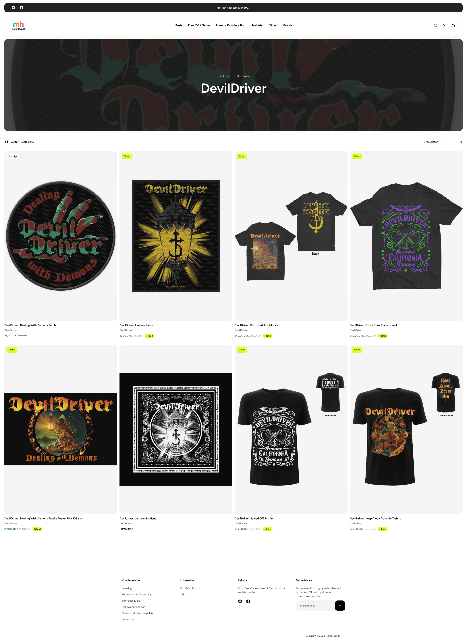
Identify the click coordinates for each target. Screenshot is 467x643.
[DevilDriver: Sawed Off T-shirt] (291, 429)
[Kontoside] (444, 25)
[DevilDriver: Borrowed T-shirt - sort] (291, 236)
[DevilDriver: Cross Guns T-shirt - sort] (406, 236)
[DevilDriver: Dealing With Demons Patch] (60, 236)
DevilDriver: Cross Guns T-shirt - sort (373, 325)
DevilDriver (243, 76)
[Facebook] (21, 8)
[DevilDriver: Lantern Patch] (175, 236)
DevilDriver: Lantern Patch (136, 325)
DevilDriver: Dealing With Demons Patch (30, 325)
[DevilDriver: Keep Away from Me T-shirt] (406, 429)
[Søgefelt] (435, 25)
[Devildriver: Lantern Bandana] (175, 429)
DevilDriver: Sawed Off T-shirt (254, 518)
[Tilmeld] (340, 605)
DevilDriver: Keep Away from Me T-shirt (375, 518)
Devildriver (125, 523)
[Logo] (19, 25)
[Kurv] (453, 25)
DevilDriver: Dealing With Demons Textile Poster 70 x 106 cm (43, 518)
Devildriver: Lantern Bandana (137, 518)
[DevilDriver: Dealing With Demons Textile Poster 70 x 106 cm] (60, 429)
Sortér (22, 141)
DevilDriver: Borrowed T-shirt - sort (257, 325)
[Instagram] (13, 8)
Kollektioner (224, 76)
